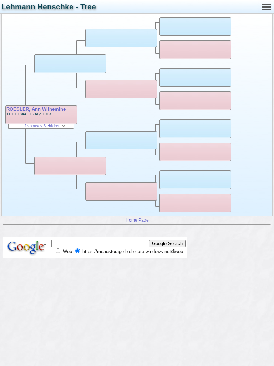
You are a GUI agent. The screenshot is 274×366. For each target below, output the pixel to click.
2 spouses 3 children (42, 126)
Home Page (137, 220)
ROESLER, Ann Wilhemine (36, 109)
